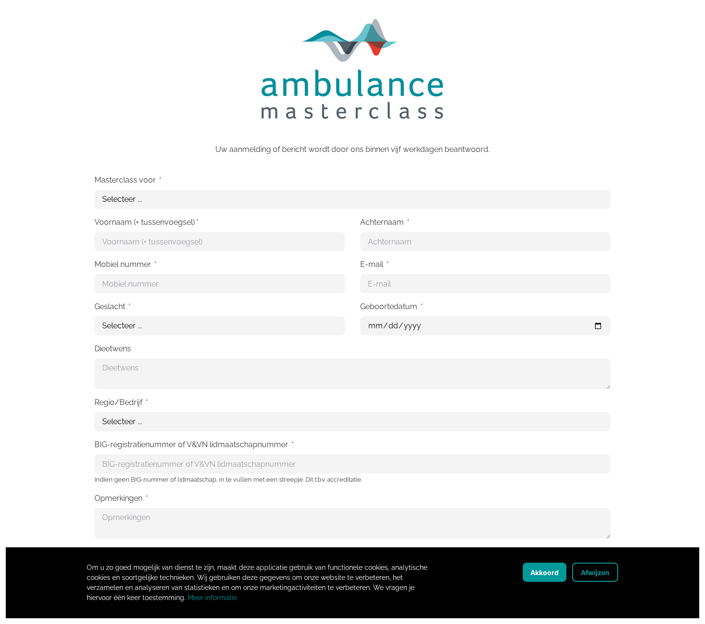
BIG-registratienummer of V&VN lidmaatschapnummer (193, 444)
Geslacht (111, 306)
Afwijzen (595, 572)
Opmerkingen (120, 498)
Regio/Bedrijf (120, 402)
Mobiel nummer (124, 264)
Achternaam (384, 222)
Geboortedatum (391, 306)
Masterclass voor (127, 180)
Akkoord (544, 572)
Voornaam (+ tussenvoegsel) (145, 222)
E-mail (374, 264)
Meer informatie (212, 597)
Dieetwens (112, 348)
